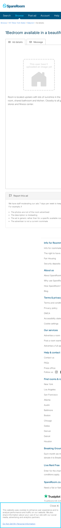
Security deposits (52, 263)
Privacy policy (50, 308)
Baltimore (48, 410)
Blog (46, 291)
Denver (47, 431)
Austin (47, 405)
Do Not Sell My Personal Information (19, 524)
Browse (19, 15)
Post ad (32, 15)
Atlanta (47, 400)
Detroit (47, 436)
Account (45, 15)
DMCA (47, 313)
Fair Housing (50, 258)
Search (7, 15)
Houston (48, 441)
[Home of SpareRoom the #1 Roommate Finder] (14, 6)
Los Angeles (50, 389)
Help (56, 15)
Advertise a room (52, 335)
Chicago (48, 420)
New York (48, 384)
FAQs (46, 362)
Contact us (49, 357)
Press (49, 368)
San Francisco (51, 394)
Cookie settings (51, 323)
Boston (47, 415)
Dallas (47, 426)
